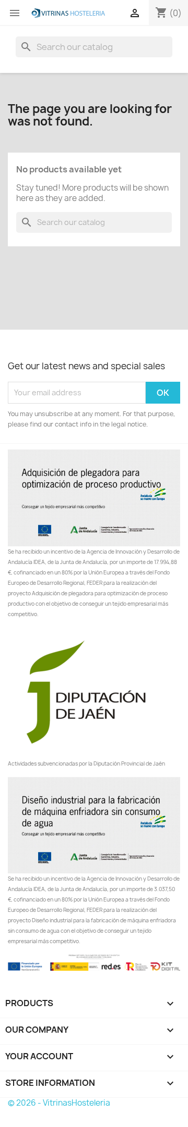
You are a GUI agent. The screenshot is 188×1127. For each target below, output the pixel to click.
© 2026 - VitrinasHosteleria (59, 1102)
